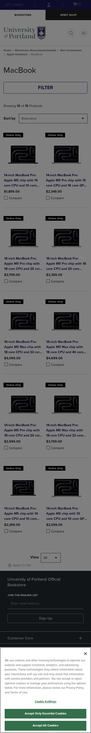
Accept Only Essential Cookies (45, 713)
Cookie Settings (45, 702)
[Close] (85, 654)
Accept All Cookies (45, 725)
